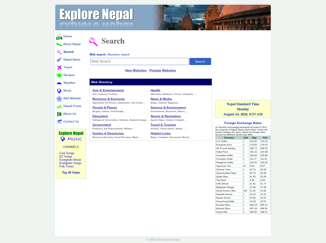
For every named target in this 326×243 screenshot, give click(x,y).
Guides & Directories (108, 133)
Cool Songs (66, 153)
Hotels (179, 128)
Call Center (137, 102)
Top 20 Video (71, 172)
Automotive (124, 102)
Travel (67, 67)
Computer (163, 137)
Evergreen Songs (70, 163)
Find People (117, 111)
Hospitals (188, 94)
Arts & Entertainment (108, 90)
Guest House (167, 128)
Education (100, 116)
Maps (135, 137)
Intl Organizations (113, 128)
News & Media (161, 99)
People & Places (104, 107)
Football (179, 120)
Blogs (154, 102)
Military (128, 128)
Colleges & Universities (105, 120)
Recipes (69, 75)
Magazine (173, 102)
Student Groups (138, 120)
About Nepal (72, 44)
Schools (123, 120)
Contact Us (71, 121)
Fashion (112, 94)
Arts (94, 94)
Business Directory (102, 137)
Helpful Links (161, 133)
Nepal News (71, 59)
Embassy (97, 128)
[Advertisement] (243, 62)
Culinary (102, 94)
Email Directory (122, 137)
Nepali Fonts (72, 106)
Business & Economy (108, 99)
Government (101, 124)
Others (181, 111)
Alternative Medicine (162, 94)
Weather (69, 82)
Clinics (178, 94)
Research (171, 111)
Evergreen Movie (70, 159)
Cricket (170, 120)
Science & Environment (168, 107)
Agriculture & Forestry (104, 102)
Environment (157, 111)
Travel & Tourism (163, 124)
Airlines (155, 128)
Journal (162, 102)
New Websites (136, 70)
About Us (69, 113)
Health (155, 90)
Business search (119, 54)
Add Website (72, 98)
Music (67, 90)
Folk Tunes (66, 166)
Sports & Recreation (166, 116)
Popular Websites (162, 70)
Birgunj (96, 111)
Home (67, 36)
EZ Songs (65, 156)
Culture (105, 111)
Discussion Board (179, 137)
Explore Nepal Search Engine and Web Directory (163, 17)
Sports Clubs (158, 120)
